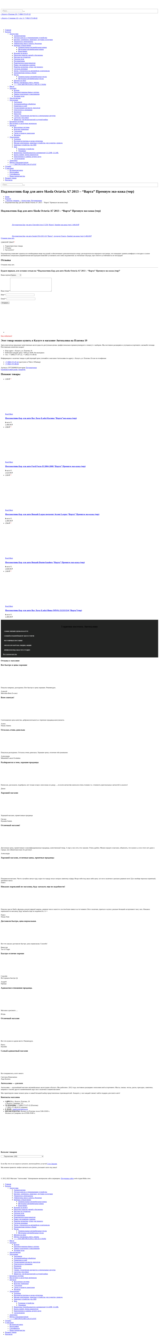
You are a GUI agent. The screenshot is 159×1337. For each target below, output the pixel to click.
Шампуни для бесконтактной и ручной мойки (31, 119)
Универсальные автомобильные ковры (32, 47)
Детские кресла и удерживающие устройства (30, 38)
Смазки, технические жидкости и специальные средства (34, 116)
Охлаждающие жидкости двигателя (27, 108)
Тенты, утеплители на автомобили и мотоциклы (32, 71)
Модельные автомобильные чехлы (31, 79)
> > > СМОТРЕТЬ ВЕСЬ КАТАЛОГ (23, 164)
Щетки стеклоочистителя (19, 162)
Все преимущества (10, 654)
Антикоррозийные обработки (25, 104)
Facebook (4, 369)
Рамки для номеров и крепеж (24, 65)
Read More (9, 414)
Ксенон (16, 90)
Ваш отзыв (5, 291)
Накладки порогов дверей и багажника (28, 55)
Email (3, 299)
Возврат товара (10, 178)
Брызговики (22, 51)
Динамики (22, 151)
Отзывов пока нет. (7, 238)
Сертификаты (15, 174)
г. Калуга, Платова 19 (9, 14)
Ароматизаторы (20, 36)
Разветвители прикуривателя (24, 63)
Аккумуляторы (15, 98)
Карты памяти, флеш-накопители (26, 155)
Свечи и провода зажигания (24, 133)
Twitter (10, 369)
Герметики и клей (20, 106)
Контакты (8, 180)
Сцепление (18, 131)
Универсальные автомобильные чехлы (32, 77)
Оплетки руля (19, 59)
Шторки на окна (20, 80)
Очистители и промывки (23, 110)
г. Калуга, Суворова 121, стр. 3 (12, 18)
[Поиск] (24, 11)
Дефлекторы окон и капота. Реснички (28, 43)
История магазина (16, 170)
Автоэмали (18, 102)
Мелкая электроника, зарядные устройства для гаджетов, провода (38, 143)
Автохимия (14, 100)
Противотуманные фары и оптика (26, 92)
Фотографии (14, 172)
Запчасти (13, 125)
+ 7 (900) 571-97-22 (24, 14)
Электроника (14, 137)
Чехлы (16, 75)
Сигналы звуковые (21, 69)
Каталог (8, 32)
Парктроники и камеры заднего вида (27, 157)
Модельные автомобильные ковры (31, 49)
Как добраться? (6, 336)
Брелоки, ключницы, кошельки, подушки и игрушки (33, 40)
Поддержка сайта (67, 1178)
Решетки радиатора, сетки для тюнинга (28, 67)
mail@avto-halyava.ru (20, 1109)
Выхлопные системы (21, 127)
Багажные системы (17, 121)
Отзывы (8, 166)
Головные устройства (26, 149)
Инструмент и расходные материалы (23, 123)
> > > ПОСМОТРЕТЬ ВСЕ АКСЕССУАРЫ (30, 84)
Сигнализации (19, 158)
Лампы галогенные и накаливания (26, 94)
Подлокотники (19, 61)
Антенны (17, 139)
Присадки (17, 114)
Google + (15, 369)
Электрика (13, 160)
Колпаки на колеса (21, 53)
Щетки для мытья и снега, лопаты (26, 82)
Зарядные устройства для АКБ (25, 145)
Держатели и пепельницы (23, 41)
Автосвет (13, 88)
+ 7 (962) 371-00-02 (30, 18)
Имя (3, 295)
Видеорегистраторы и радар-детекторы (28, 141)
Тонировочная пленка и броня (25, 73)
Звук (15, 147)
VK (24, 369)
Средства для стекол (21, 118)
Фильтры (17, 135)
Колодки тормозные (21, 129)
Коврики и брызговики (22, 45)
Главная (8, 30)
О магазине (9, 168)
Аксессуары (14, 34)
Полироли (17, 112)
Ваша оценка (5, 275)
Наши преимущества (17, 176)
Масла (12, 86)
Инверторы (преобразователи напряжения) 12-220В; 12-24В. (36, 153)
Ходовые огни (19, 96)
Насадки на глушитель (22, 57)
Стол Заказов (52, 1164)
